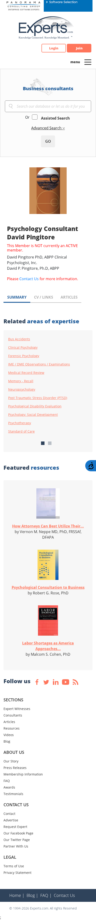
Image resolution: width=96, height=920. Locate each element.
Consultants (12, 715)
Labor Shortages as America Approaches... (48, 646)
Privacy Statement (17, 872)
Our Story (10, 761)
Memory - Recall (20, 381)
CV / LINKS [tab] (43, 297)
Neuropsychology (21, 389)
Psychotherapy (19, 423)
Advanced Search (46, 128)
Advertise (10, 820)
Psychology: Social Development (33, 415)
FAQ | (46, 895)
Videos (8, 735)
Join (79, 48)
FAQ (6, 781)
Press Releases (15, 767)
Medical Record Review (26, 373)
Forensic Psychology (23, 356)
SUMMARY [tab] (17, 297)
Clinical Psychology (23, 347)
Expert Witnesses (16, 708)
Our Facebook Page (18, 833)
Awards (9, 787)
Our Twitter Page (16, 839)
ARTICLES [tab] (69, 297)
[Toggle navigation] (87, 61)
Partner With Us (15, 846)
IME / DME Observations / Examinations (39, 364)
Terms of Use (13, 866)
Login (53, 48)
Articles (9, 722)
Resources (11, 728)
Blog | (32, 895)
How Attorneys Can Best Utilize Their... (48, 526)
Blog (6, 741)
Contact (9, 813)
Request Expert (15, 826)
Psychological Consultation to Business (48, 587)
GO (48, 141)
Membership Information (23, 774)
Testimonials (13, 794)
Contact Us (29, 278)
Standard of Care (21, 431)
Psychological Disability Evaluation (35, 406)
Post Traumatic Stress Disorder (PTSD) (37, 398)
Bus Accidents (19, 339)
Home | (16, 895)
